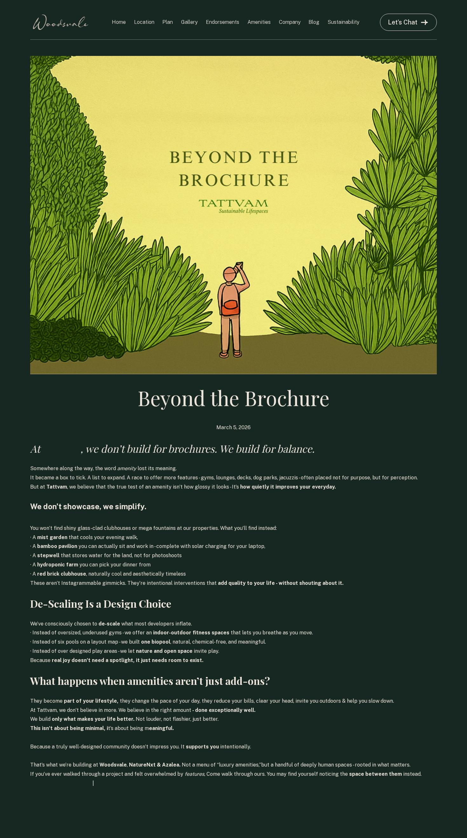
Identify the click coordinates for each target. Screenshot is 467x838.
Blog (313, 22)
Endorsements (222, 22)
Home (119, 22)
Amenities (259, 22)
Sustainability (343, 22)
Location (144, 22)
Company (290, 22)
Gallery (189, 22)
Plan (167, 22)
